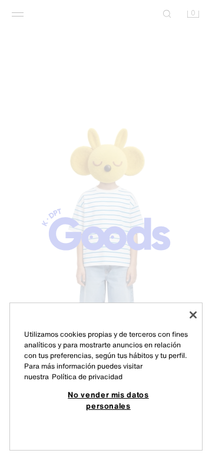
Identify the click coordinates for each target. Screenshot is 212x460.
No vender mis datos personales (108, 400)
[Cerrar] (193, 315)
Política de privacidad (87, 377)
